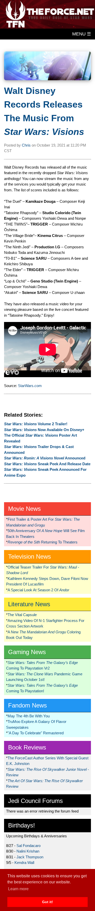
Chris (26, 145)
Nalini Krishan (27, 851)
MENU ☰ (81, 33)
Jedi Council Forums (35, 800)
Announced (44, 458)
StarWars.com (30, 385)
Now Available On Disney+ (44, 430)
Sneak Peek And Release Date (47, 464)
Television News (29, 556)
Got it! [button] (47, 902)
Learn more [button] (18, 889)
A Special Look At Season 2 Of (38, 590)
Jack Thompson (29, 857)
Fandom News (27, 705)
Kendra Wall (24, 862)
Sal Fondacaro (28, 845)
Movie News (24, 508)
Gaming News (27, 652)
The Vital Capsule (22, 615)
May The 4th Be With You (29, 716)
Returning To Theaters (43, 542)
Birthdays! (21, 825)
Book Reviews (27, 747)
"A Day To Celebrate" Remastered (36, 733)
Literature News (29, 604)
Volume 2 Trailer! (35, 424)
